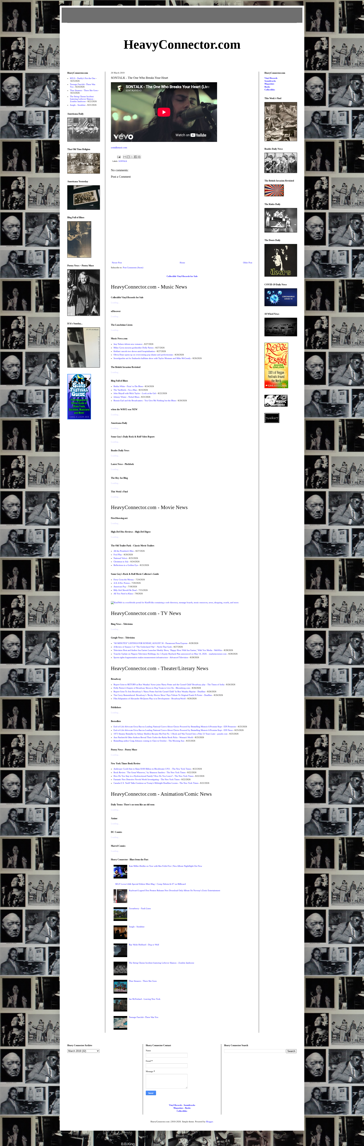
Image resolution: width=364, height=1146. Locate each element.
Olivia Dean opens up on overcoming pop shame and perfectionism (143, 355)
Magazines (269, 84)
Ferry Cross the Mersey (124, 579)
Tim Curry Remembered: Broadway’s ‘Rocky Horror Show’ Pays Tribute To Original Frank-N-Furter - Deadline (163, 695)
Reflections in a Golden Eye (126, 565)
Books (267, 87)
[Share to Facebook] (135, 157)
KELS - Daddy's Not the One (82, 78)
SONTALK (122, 161)
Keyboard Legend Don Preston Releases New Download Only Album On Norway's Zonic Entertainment (174, 890)
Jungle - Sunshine (136, 926)
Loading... (115, 302)
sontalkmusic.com (119, 147)
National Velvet (120, 558)
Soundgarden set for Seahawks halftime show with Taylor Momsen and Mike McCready (152, 358)
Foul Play (118, 554)
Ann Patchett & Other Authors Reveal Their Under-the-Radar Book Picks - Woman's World (153, 737)
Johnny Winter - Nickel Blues (126, 397)
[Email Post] (118, 157)
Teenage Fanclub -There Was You (143, 1017)
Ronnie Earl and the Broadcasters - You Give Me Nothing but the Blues (145, 400)
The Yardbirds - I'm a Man (125, 390)
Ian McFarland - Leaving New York (144, 999)
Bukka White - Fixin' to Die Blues (128, 386)
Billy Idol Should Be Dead (125, 590)
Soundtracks (270, 81)
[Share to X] (132, 157)
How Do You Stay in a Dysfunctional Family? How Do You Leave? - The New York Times (153, 776)
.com (182, 44)
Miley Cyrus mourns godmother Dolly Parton (134, 348)
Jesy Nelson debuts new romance (128, 344)
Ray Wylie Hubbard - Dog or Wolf (144, 944)
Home (182, 262)
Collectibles (269, 89)
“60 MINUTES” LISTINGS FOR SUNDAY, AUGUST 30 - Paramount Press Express (150, 643)
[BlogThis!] (128, 157)
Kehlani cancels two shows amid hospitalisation (134, 351)
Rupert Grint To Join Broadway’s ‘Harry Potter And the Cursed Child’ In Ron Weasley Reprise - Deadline (159, 691)
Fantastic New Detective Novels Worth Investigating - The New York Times (147, 779)
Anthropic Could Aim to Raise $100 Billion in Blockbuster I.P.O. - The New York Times (152, 769)
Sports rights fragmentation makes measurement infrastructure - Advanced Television (151, 657)
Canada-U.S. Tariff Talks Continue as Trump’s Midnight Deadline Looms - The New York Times (156, 783)
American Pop (120, 586)
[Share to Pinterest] (139, 157)
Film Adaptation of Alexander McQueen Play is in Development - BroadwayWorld (150, 698)
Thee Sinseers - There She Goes (143, 981)
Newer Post (117, 262)
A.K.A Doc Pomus (122, 583)
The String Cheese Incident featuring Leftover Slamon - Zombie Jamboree (161, 963)
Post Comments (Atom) (133, 267)
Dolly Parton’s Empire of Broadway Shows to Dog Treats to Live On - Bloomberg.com (152, 688)
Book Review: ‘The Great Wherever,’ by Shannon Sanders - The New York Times (149, 772)
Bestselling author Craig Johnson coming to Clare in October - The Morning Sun (149, 741)
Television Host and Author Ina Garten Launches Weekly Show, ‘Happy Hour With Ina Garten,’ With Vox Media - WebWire (168, 650)
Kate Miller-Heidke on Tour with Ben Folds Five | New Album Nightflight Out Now (165, 866)
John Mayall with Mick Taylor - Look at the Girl (135, 393)
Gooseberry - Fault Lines (140, 908)
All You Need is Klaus (123, 593)
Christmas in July (121, 561)
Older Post (247, 262)
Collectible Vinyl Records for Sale (182, 276)
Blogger (209, 1121)
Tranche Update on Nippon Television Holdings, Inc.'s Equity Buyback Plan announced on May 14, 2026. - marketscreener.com (170, 654)
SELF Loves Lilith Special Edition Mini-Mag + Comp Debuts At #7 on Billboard (150, 884)
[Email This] (125, 157)
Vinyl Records (270, 78)
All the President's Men (124, 551)
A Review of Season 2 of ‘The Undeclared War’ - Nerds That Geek (143, 647)
